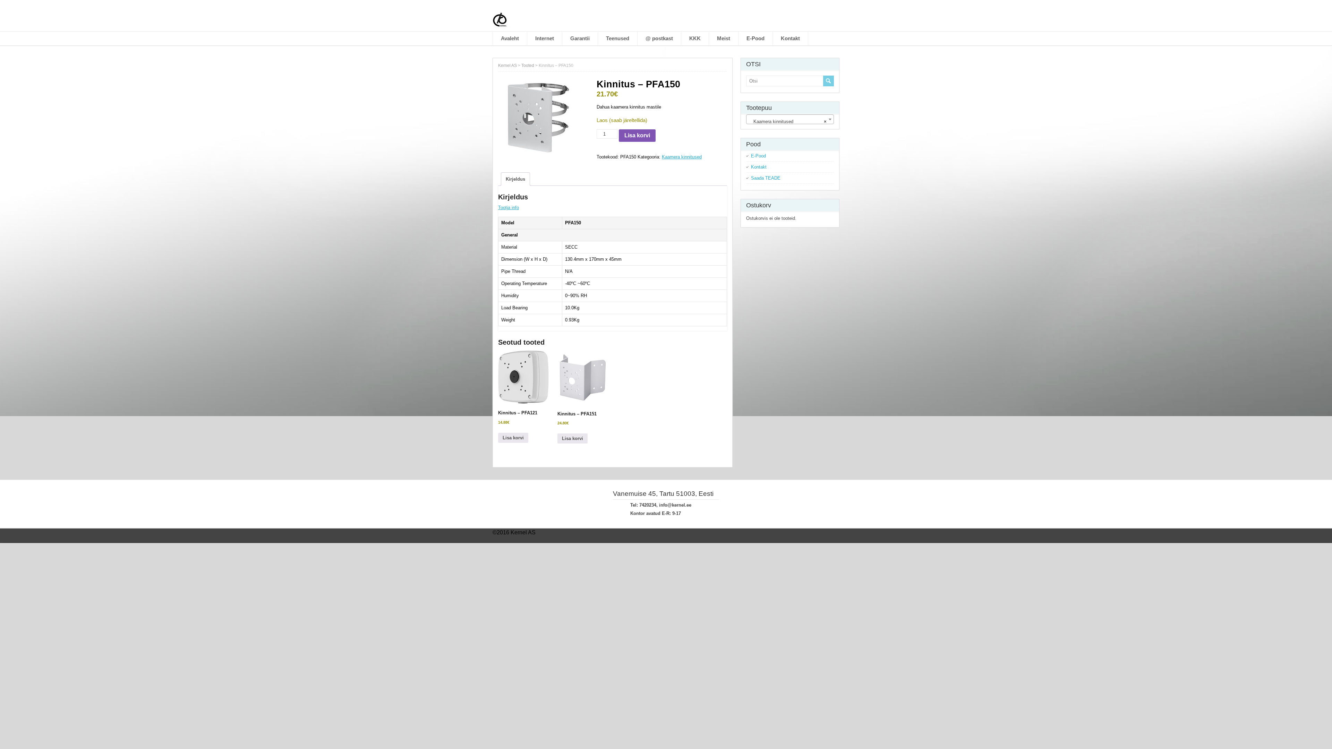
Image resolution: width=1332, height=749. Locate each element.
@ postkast (659, 38)
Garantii (580, 38)
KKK (695, 38)
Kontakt (790, 38)
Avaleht (510, 38)
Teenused (617, 38)
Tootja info (508, 207)
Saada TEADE (765, 178)
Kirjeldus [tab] (515, 179)
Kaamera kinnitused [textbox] (788, 121)
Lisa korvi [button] (513, 437)
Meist (723, 38)
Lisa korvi (637, 135)
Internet (544, 38)
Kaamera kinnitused (682, 157)
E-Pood (755, 38)
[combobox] (790, 119)
